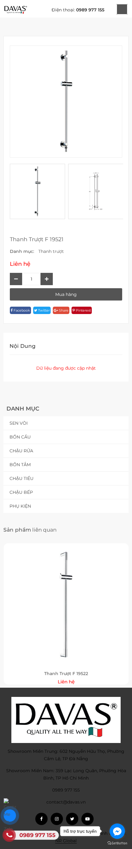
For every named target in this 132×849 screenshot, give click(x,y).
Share (63, 310)
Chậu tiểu (21, 478)
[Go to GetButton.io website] (117, 843)
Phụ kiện (20, 506)
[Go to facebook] (117, 831)
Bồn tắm (20, 464)
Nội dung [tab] (23, 346)
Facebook (21, 310)
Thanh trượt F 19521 (37, 239)
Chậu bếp (21, 492)
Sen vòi (19, 423)
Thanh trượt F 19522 (66, 673)
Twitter (43, 310)
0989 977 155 (90, 10)
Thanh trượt (51, 251)
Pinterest (83, 310)
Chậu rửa (21, 451)
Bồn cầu (20, 437)
